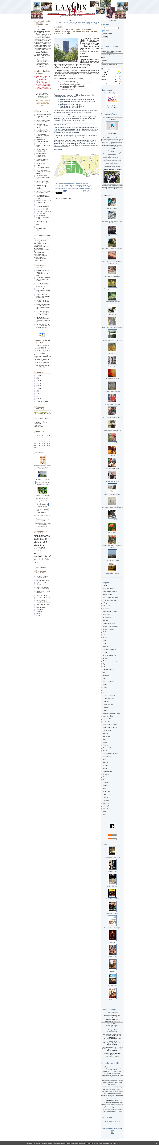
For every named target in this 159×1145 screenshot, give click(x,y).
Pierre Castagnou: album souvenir (112, 417)
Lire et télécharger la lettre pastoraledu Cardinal (112, 1036)
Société (105, 780)
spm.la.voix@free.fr (41, 567)
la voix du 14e (41, 559)
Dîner (104, 643)
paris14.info (37, 425)
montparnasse (42, 536)
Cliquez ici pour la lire (112, 1017)
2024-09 (38, 399)
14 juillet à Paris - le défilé (112, 236)
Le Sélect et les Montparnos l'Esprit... (42, 140)
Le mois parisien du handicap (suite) (42, 160)
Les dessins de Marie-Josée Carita (112, 507)
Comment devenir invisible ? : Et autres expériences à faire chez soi (42, 467)
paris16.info (37, 423)
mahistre (39, 270)
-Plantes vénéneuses (40, 252)
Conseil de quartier (108, 629)
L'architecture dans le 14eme (111, 713)
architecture (106, 614)
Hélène (38, 289)
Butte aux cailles (38, 426)
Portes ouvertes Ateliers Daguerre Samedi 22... (43, 205)
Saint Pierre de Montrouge (40, 610)
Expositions (106, 664)
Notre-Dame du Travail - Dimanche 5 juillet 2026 (43, 130)
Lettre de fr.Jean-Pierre (112, 1027)
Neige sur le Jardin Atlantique (112, 494)
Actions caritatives (108, 606)
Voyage (105, 811)
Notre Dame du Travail (43, 598)
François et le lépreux (42, 479)
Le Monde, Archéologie (40, 422)
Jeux (104, 693)
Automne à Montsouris (112, 573)
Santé (104, 759)
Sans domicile (107, 756)
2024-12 (38, 393)
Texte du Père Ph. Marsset (112, 1055)
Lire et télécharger (112, 1043)
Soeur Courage (42, 512)
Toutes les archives (42, 401)
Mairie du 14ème (108, 716)
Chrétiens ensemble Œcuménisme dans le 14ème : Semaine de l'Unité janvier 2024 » (84, 23)
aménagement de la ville (110, 611)
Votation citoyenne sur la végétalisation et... (43, 201)
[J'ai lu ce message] (157, 1143)
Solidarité (105, 782)
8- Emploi (105, 603)
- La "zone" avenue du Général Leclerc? (40, 256)
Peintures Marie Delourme (112, 391)
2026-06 (38, 378)
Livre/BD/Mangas (108, 704)
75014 (37, 553)
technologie (106, 791)
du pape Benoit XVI (112, 1030)
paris (36, 562)
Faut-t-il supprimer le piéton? (42, 239)
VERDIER (39, 317)
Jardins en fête (112, 533)
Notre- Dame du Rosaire (110, 724)
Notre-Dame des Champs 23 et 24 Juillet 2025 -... (43, 145)
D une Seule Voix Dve (112, 899)
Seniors (105, 768)
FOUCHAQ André (41, 311)
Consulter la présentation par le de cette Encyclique (112, 1049)
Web (104, 814)
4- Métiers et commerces (110, 591)
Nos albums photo (106, 195)
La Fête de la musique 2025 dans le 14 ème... (43, 166)
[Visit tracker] (112, 1133)
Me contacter (112, 20)
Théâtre (105, 794)
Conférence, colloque (109, 623)
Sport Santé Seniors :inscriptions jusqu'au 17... (43, 279)
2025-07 (38, 383)
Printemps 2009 (112, 443)
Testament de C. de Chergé (112, 1025)
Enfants (105, 658)
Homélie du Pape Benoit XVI (112, 1021)
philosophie (106, 736)
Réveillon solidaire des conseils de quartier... (43, 326)
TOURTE (39, 283)
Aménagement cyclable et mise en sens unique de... (43, 320)
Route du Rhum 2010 (112, 560)
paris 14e (39, 544)
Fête (104, 667)
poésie (105, 742)
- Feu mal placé (38, 260)
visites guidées (107, 806)
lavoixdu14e (40, 538)
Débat (104, 640)
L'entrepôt (39, 547)
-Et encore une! (38, 248)
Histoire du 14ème (108, 681)
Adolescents (106, 609)
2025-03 (38, 388)
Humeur (105, 684)
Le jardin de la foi (43, 501)
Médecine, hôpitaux (108, 719)
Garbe (38, 300)
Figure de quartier (108, 669)
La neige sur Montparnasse (112, 289)
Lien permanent (66, 187)
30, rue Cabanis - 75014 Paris (108, 52)
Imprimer (88, 191)
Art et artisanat (107, 617)
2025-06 (38, 386)
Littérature (106, 701)
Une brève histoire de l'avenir (42, 519)
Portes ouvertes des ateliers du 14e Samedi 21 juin (43, 171)
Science (105, 762)
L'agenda (103, 66)
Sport (104, 788)
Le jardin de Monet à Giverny (112, 302)
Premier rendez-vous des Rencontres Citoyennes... (42, 228)
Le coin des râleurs (108, 698)
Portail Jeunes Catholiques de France (43, 601)
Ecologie (105, 646)
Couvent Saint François (43, 580)
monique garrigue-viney (43, 304)
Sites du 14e (106, 777)
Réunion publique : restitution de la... (42, 150)
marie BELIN (112, 314)
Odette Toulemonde (112, 1000)
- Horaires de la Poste (40, 258)
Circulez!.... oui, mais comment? (40, 241)
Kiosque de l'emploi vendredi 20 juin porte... (43, 182)
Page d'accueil (73, 22)
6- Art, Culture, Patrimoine (110, 597)
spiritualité (106, 785)
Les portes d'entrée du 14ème (112, 430)
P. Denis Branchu (42, 93)
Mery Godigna (112, 366)
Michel (38, 278)
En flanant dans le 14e (109, 655)
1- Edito (105, 585)
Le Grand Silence (112, 886)
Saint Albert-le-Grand (42, 604)
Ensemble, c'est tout (112, 913)
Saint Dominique (41, 607)
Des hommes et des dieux (112, 857)
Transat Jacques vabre (112, 481)
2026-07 (38, 375)
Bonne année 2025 (42, 209)
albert (38, 294)
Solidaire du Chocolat (112, 468)
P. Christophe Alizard (42, 94)
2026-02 (38, 380)
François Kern (112, 353)
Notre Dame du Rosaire (43, 595)
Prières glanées (42, 506)
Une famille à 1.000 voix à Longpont (112, 248)
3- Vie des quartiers (108, 588)
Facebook (68, 191)
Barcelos (112, 456)
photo (104, 739)
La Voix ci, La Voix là (109, 696)
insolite (105, 687)
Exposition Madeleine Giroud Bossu (112, 340)
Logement (106, 707)
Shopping (106, 774)
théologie (105, 797)
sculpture (105, 765)
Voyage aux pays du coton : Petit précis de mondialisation (43, 524)
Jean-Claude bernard (112, 379)
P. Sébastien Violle (42, 96)
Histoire (105, 678)
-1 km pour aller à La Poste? (42, 246)
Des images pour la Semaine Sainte (112, 327)
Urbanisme (106, 803)
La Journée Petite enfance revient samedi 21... (43, 177)
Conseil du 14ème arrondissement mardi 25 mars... (42, 196)
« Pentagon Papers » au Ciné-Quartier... (43, 212)
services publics (107, 771)
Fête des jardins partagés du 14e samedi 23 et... (43, 296)
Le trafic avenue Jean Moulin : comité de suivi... (42, 285)
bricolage (105, 620)
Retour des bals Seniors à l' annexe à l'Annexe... (43, 290)
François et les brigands (43, 495)
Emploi (105, 652)
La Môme (112, 942)
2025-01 (38, 391)
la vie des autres (112, 871)
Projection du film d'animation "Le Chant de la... (42, 223)
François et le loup (42, 485)
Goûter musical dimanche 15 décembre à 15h (43, 217)
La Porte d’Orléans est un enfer (42, 301)
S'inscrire (106, 31)
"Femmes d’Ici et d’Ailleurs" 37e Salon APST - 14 (42, 135)
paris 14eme (41, 541)
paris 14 (38, 550)
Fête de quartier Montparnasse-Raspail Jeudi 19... (43, 187)
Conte (104, 632)
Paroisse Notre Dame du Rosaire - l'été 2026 (43, 121)
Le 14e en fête (40, 163)
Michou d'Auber (112, 985)
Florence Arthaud (112, 208)
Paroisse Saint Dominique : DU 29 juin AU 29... (43, 126)
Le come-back (112, 956)
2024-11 (38, 396)
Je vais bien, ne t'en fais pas (112, 928)
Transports (106, 800)
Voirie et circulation (108, 809)
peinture (105, 733)
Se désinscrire (107, 34)
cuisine (105, 635)
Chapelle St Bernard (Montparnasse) (42, 577)
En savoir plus (115, 1143)
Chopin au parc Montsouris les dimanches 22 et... (41, 155)
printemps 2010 (112, 520)
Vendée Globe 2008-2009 (112, 404)
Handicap (106, 675)
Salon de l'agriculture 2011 (112, 276)
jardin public (106, 690)
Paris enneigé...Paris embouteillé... (40, 244)
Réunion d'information (109, 748)
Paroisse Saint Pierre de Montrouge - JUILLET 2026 (43, 116)
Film (104, 672)
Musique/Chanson (108, 722)
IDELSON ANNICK (41, 324)
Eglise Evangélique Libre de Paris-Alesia (42, 587)
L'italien (112, 971)
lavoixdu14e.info (46, 413)
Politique (105, 745)
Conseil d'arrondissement (110, 626)
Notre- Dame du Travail (110, 727)
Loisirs (105, 710)
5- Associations (107, 594)
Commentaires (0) (75, 187)
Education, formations (109, 649)
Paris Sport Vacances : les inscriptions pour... (43, 191)
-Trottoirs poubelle (39, 254)
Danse (105, 638)
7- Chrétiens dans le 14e (110, 600)
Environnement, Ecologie (110, 661)
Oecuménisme (107, 730)
